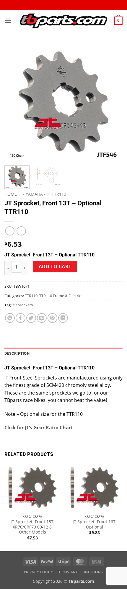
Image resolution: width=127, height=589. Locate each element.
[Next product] (9, 230)
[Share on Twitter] (31, 318)
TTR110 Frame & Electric (60, 295)
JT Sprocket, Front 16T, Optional (95, 524)
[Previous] (14, 102)
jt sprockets (22, 304)
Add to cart (55, 266)
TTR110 (59, 194)
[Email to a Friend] (42, 318)
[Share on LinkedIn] (63, 318)
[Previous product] (21, 230)
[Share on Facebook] (20, 318)
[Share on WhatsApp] (10, 318)
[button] (8, 20)
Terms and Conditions (80, 572)
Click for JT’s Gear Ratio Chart (38, 427)
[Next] (113, 102)
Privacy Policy (38, 572)
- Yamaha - (34, 194)
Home (10, 194)
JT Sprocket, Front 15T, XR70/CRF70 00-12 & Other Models (33, 527)
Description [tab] (17, 353)
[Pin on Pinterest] (52, 318)
